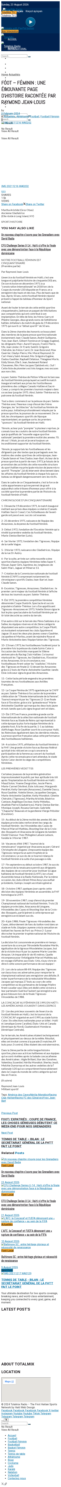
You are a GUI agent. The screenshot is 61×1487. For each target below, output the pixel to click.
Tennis (11, 1450)
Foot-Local (7, 1165)
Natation (12, 1472)
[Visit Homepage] (11, 8)
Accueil (12, 1435)
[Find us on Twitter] (3, 1484)
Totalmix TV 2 (9, 15)
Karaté (11, 1469)
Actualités (14, 74)
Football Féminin (18, 68)
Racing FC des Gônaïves (29, 1097)
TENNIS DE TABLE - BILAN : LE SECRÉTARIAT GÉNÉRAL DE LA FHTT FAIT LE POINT (27, 1283)
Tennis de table (16, 1453)
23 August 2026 (10, 1182)
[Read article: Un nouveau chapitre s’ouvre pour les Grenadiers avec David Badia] (30, 1161)
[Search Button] (29, 119)
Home (4, 74)
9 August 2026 (9, 1267)
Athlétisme (22, 116)
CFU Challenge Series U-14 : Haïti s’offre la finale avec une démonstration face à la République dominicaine (28, 249)
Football (13, 64)
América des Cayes (19, 1094)
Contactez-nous (17, 1478)
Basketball (14, 1444)
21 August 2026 (10, 1215)
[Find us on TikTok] (6, 1484)
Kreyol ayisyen (34, 11)
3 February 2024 (10, 113)
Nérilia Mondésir (39, 1094)
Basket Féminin (16, 1447)
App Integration (10, 31)
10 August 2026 (10, 1241)
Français (18, 11)
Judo (11, 1466)
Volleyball (13, 1475)
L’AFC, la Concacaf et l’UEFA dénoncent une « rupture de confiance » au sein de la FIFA (26, 1233)
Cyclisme (13, 1463)
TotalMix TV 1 (9, 12)
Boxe (11, 1460)
